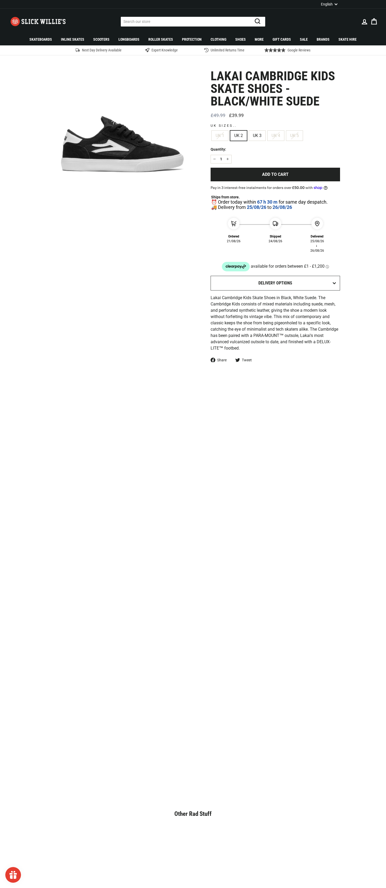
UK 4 (276, 135)
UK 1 (220, 135)
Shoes (240, 39)
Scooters (101, 39)
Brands (323, 39)
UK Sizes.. (223, 126)
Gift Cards (282, 39)
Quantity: (218, 149)
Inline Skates (72, 39)
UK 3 (257, 135)
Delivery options (275, 283)
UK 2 (238, 135)
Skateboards (40, 39)
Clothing (218, 39)
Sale (304, 39)
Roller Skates (160, 39)
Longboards (128, 39)
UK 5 (294, 135)
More (259, 39)
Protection (192, 39)
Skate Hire (347, 39)
